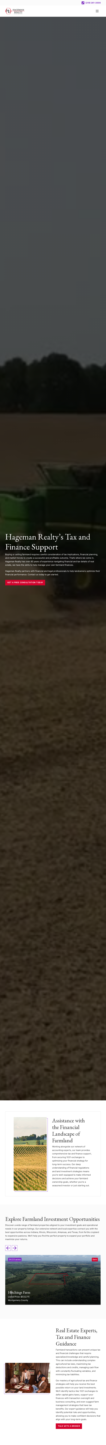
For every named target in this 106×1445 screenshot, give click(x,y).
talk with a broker (69, 1426)
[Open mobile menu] (97, 11)
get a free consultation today (25, 582)
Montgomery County (18, 1300)
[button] (8, 1248)
